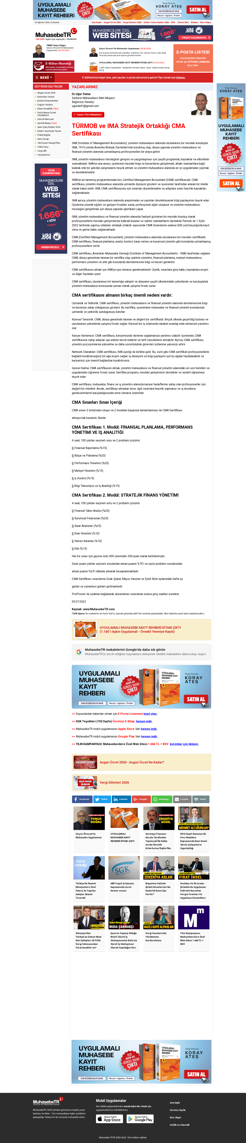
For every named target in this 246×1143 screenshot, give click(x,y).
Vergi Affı (42, 151)
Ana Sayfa (96, 22)
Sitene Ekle (183, 22)
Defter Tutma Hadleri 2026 (156, 22)
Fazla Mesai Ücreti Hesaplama (46, 113)
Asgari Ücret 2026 (112, 22)
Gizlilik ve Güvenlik (180, 1125)
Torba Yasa (42, 147)
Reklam (194, 22)
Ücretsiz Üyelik (177, 1110)
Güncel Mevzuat (45, 119)
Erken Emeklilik (47, 108)
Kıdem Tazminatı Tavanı (49, 131)
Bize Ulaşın (205, 22)
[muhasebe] (56, 40)
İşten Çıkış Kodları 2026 (49, 127)
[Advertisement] (51, 315)
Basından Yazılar (45, 97)
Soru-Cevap (43, 139)
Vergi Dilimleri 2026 (132, 22)
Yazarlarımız (43, 155)
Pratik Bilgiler (43, 135)
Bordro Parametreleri (47, 101)
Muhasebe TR (106, 1137)
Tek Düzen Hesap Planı (48, 143)
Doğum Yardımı (45, 104)
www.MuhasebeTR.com (99, 609)
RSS (173, 22)
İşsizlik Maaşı (47, 123)
